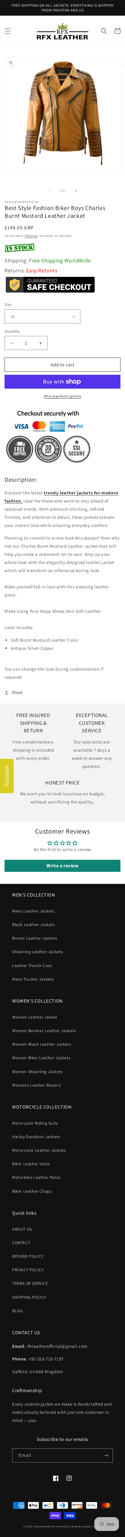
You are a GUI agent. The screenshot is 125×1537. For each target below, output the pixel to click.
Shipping (31, 236)
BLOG (17, 1310)
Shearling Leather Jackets (37, 951)
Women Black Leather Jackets (41, 1044)
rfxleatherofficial (44, 1526)
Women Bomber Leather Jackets (44, 1030)
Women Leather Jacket (34, 1017)
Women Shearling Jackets (37, 1071)
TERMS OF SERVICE (30, 1283)
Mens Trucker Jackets (33, 979)
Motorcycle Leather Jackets (39, 1150)
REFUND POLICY (27, 1256)
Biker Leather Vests (31, 1163)
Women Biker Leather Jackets (41, 1057)
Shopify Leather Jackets (86, 1526)
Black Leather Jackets (33, 924)
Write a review (62, 865)
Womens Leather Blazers (36, 1085)
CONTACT (21, 1242)
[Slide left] (49, 190)
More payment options (62, 396)
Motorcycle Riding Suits (35, 1123)
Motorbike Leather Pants (36, 1177)
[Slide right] (76, 190)
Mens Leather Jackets (33, 911)
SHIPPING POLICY (29, 1297)
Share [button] (17, 692)
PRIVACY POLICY (28, 1269)
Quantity (12, 331)
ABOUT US (22, 1229)
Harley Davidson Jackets (36, 1136)
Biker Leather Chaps (32, 1191)
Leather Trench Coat (32, 965)
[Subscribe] (106, 1455)
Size (8, 304)
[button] (7, 31)
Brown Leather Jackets (34, 938)
